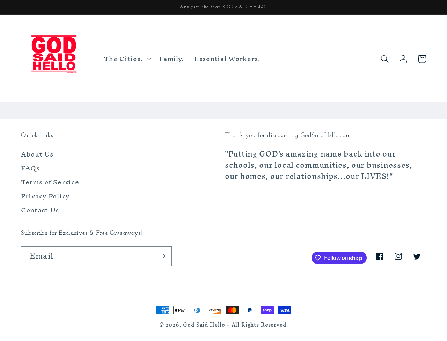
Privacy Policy (45, 196)
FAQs (30, 168)
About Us (37, 155)
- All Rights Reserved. (257, 325)
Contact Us (40, 210)
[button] (126, 59)
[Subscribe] (162, 256)
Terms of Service (50, 182)
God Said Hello (204, 325)
